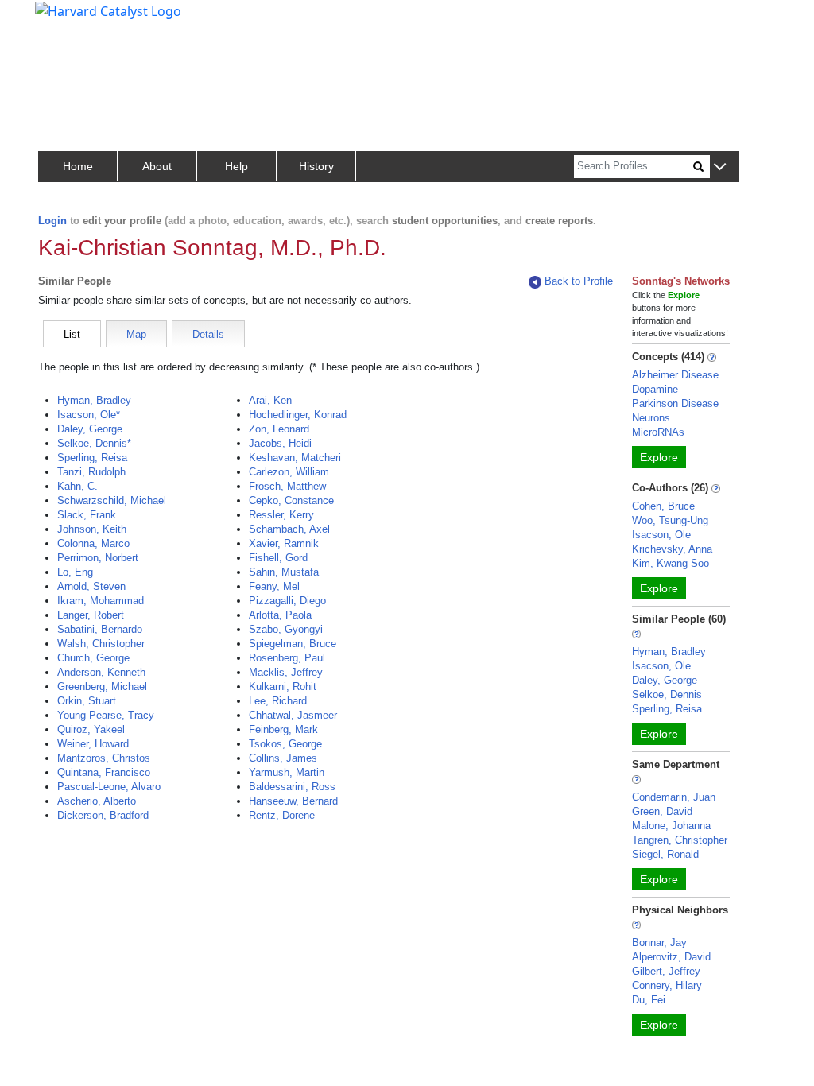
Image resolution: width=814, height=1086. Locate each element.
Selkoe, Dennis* (94, 443)
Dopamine (655, 389)
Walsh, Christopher (101, 644)
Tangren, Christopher (679, 840)
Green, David (662, 811)
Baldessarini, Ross (292, 787)
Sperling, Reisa (92, 457)
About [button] (157, 166)
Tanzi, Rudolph (91, 472)
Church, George (93, 658)
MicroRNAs (658, 432)
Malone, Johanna (671, 826)
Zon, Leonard (279, 429)
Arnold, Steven (91, 586)
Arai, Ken (270, 400)
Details (208, 334)
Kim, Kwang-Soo (670, 563)
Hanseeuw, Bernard (293, 801)
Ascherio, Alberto (96, 801)
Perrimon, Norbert (97, 558)
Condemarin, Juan (673, 797)
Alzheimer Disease (675, 375)
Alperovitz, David (671, 957)
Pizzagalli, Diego (287, 601)
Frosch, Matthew (287, 486)
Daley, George (89, 429)
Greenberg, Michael (102, 686)
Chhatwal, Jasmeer (293, 715)
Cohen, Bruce (663, 506)
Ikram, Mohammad (100, 601)
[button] (720, 167)
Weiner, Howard (93, 744)
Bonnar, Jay (659, 942)
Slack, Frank (86, 515)
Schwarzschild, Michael (111, 500)
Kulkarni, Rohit (282, 686)
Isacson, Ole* (88, 415)
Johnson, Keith (91, 529)
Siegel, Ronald (665, 854)
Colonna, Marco (93, 543)
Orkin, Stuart (86, 701)
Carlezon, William (289, 472)
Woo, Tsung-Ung (670, 520)
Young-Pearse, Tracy (105, 715)
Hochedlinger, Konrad (298, 415)
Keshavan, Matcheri (295, 457)
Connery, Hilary (667, 985)
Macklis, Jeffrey (286, 672)
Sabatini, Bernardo (99, 629)
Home (78, 166)
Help (236, 166)
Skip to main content (66, 19)
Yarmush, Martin (286, 772)
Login (52, 221)
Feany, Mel (274, 586)
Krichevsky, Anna (672, 549)
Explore (659, 457)
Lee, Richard (278, 701)
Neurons (651, 418)
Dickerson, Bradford (103, 815)
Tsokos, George (285, 744)
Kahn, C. (77, 486)
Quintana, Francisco (103, 772)
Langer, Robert (90, 615)
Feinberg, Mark (283, 729)
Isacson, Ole (661, 535)
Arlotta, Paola (280, 615)
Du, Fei (648, 1000)
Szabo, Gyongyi (286, 629)
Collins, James (283, 758)
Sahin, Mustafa (284, 572)
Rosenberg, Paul (287, 658)
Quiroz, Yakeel (91, 729)
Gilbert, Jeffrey (666, 971)
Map (136, 334)
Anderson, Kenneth (101, 672)
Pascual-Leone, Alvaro (109, 787)
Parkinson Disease (675, 403)
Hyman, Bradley (94, 400)
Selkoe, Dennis (667, 694)
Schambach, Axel (289, 529)
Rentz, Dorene (282, 815)
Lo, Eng (75, 572)
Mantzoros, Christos (103, 758)
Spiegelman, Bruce (292, 644)
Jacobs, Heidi (280, 443)
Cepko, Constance (291, 500)
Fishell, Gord (278, 558)
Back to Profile (579, 281)
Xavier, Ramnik (284, 543)
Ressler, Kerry (281, 515)
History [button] (316, 166)
